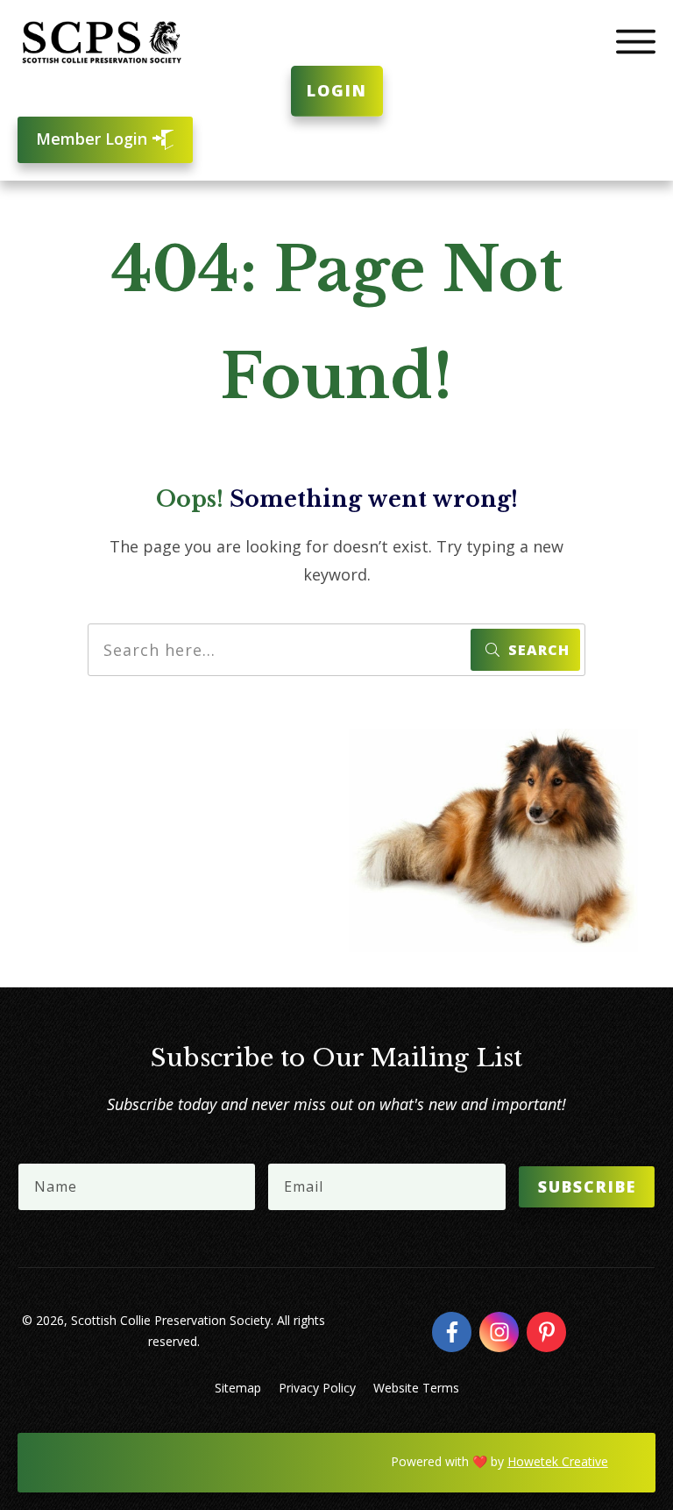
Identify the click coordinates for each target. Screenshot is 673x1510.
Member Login (94, 138)
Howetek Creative (557, 1461)
